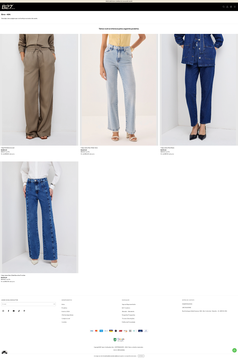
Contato (64, 322)
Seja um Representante (129, 304)
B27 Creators (126, 308)
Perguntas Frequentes (128, 315)
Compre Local (66, 318)
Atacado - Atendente (128, 311)
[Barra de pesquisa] (224, 7)
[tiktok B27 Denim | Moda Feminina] (19, 311)
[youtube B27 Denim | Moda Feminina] (14, 311)
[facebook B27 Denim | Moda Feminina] (9, 311)
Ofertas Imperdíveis (67, 315)
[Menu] (235, 7)
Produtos (64, 308)
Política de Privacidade (128, 322)
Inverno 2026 (66, 311)
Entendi (141, 355)
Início (63, 304)
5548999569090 (187, 304)
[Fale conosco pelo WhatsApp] (234, 350)
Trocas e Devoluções (128, 318)
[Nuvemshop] (119, 350)
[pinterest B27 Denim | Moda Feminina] (24, 311)
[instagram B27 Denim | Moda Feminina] (3, 311)
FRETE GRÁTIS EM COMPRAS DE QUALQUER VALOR (119, 1)
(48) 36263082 (186, 307)
